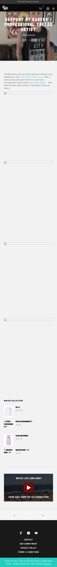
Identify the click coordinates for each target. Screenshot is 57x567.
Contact (28, 539)
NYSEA (25, 40)
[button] (41, 6)
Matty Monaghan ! (38, 82)
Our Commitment (28, 544)
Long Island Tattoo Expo (31, 77)
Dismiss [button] (47, 564)
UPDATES (34, 40)
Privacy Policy (28, 548)
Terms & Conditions (28, 552)
